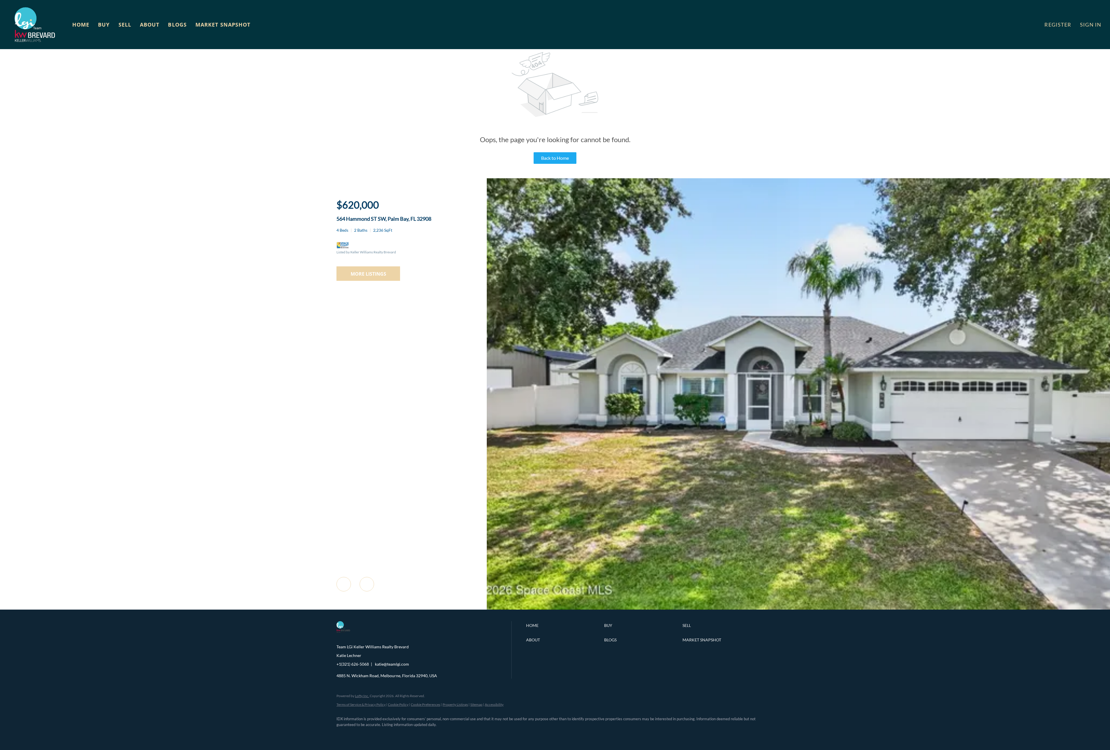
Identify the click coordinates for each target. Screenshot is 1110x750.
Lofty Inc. (362, 696)
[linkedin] (360, 734)
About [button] (150, 24)
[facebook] (343, 734)
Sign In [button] (1090, 24)
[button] (34, 24)
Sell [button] (125, 24)
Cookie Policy (398, 704)
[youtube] (410, 734)
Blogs (177, 24)
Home (80, 24)
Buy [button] (104, 24)
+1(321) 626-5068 (352, 664)
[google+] (427, 734)
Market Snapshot (223, 24)
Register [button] (1057, 24)
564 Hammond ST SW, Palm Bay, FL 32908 (383, 219)
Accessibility (494, 704)
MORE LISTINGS (368, 274)
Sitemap (476, 704)
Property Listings (455, 704)
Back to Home (555, 158)
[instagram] (394, 734)
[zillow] (377, 734)
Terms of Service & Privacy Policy (361, 704)
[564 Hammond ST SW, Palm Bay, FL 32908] (798, 608)
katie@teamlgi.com (392, 664)
